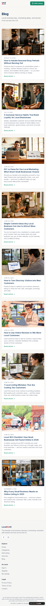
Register (5, 571)
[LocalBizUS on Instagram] (8, 537)
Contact (4, 589)
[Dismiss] (43, 603)
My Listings (5, 574)
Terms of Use (6, 586)
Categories (6, 550)
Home (4, 547)
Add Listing (38, 3)
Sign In (4, 568)
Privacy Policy (7, 583)
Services (5, 556)
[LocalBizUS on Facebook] (4, 537)
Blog (3, 559)
